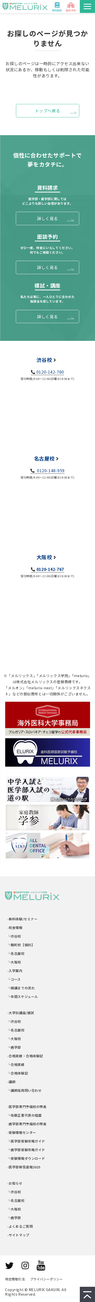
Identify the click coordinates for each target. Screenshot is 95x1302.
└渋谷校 (14, 936)
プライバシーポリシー (46, 1279)
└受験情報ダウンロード (26, 1158)
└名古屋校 (16, 953)
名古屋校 (44, 458)
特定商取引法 (15, 1279)
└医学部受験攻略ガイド (26, 1141)
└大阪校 (14, 962)
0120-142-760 (50, 372)
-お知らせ (15, 1183)
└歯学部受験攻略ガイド (26, 1149)
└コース (14, 979)
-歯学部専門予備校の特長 (27, 1123)
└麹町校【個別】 (21, 944)
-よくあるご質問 (20, 1226)
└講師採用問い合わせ (25, 1090)
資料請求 (57, 10)
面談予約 (71, 10)
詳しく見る (47, 218)
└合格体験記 (18, 1073)
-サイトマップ (18, 1235)
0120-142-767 (50, 569)
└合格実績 (16, 1064)
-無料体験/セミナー (22, 919)
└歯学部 (14, 1047)
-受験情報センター (22, 1132)
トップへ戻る (47, 111)
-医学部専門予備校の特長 (27, 1106)
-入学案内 (15, 970)
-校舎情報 (15, 927)
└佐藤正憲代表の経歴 (25, 1115)
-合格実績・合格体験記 (25, 1055)
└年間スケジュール (23, 996)
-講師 (11, 1081)
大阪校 (44, 557)
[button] (87, 6)
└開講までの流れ (21, 988)
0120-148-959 (50, 470)
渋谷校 (44, 359)
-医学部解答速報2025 (24, 1167)
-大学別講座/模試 (21, 1012)
